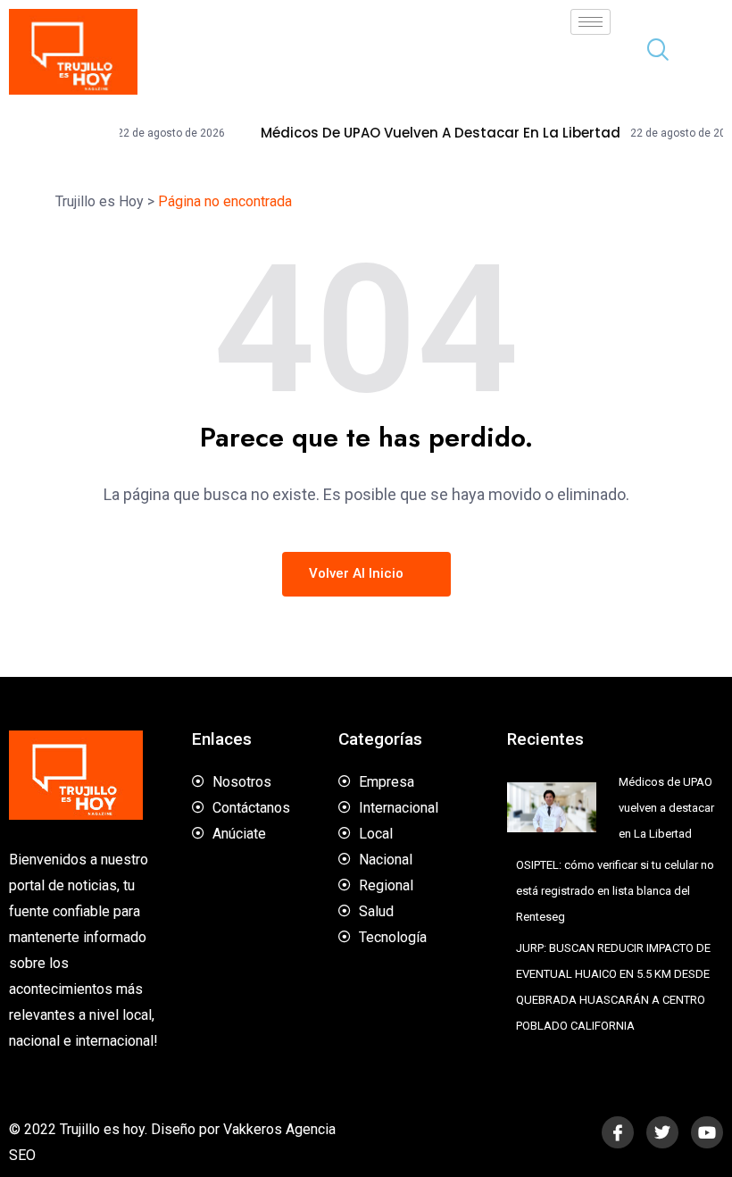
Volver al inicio (358, 573)
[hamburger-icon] (590, 22)
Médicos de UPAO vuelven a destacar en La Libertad (420, 133)
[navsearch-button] (651, 52)
